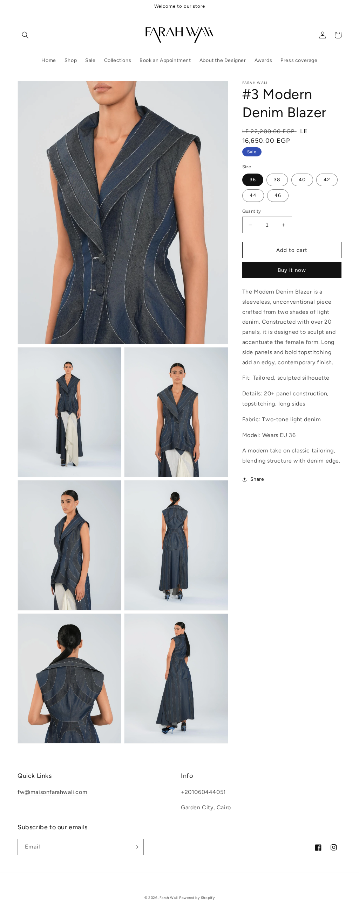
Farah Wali (169, 897)
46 (278, 195)
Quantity (251, 211)
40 (302, 180)
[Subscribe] (135, 847)
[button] (25, 35)
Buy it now (292, 270)
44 (253, 195)
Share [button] (257, 479)
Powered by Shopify (197, 897)
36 (253, 180)
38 (277, 180)
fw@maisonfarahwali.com (52, 792)
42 (327, 180)
